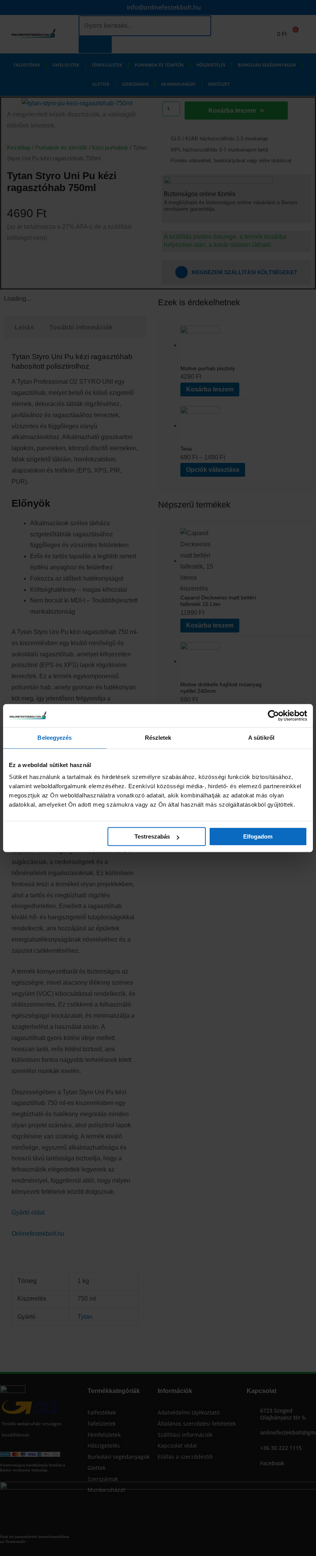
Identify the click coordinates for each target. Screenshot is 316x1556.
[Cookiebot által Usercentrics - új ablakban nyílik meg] (273, 715)
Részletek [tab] (158, 737)
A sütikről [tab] (261, 737)
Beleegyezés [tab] (54, 737)
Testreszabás (152, 836)
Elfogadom (257, 836)
